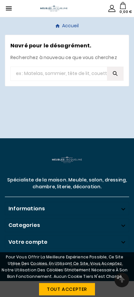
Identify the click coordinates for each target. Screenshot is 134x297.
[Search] (115, 73)
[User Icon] (111, 8)
